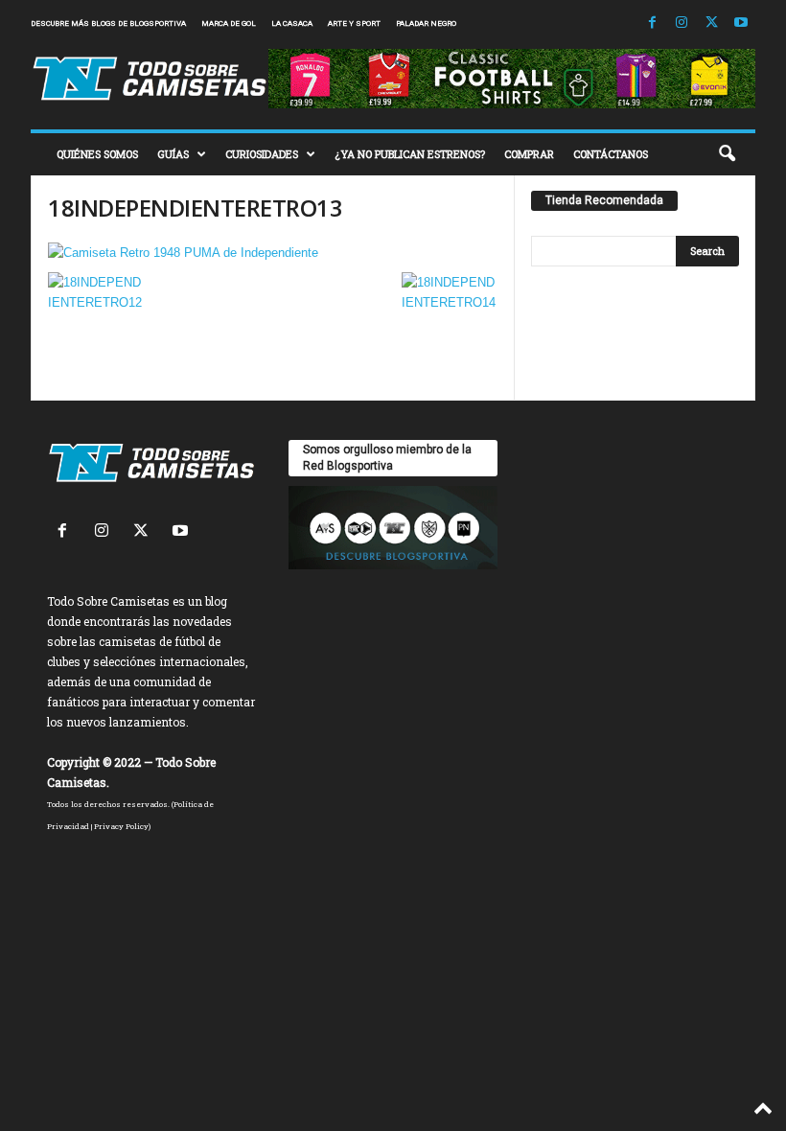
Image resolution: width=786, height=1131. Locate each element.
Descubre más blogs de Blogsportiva (108, 23)
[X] (711, 23)
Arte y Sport (354, 23)
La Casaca (291, 23)
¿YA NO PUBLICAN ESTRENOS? (410, 154)
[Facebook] (651, 23)
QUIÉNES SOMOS (97, 154)
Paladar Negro (426, 23)
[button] (726, 154)
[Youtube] (740, 23)
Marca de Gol (228, 23)
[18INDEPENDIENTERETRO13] (272, 252)
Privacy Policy (121, 826)
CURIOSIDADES (261, 154)
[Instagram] (681, 23)
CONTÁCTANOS (610, 154)
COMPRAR (529, 154)
